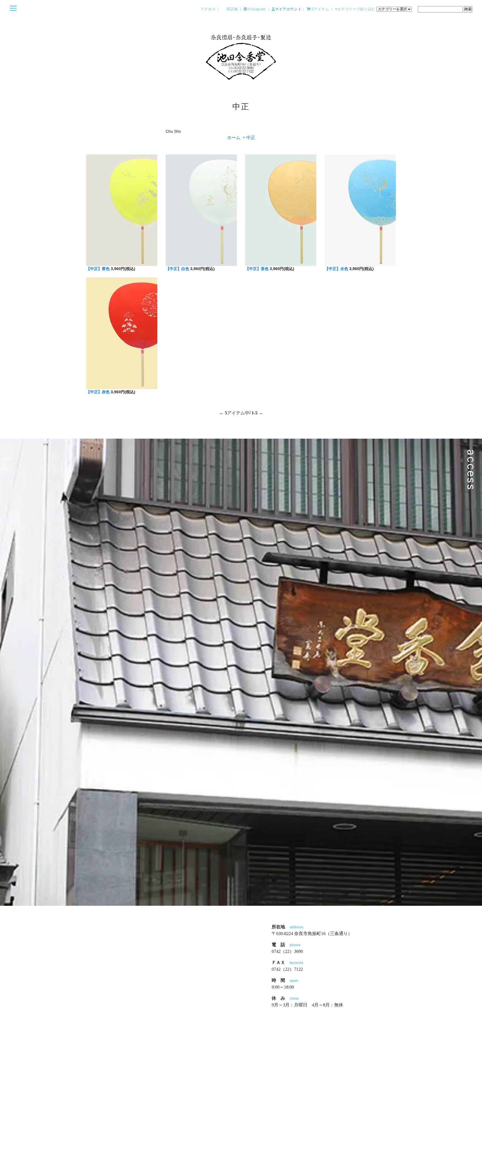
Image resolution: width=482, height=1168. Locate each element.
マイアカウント (288, 9)
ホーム (233, 137)
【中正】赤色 (98, 392)
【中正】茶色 (257, 268)
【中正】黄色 (98, 268)
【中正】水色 (336, 268)
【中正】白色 (177, 268)
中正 (250, 137)
